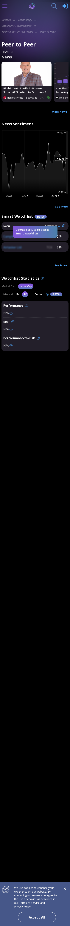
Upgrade (21, 229)
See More (61, 206)
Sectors (6, 19)
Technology (25, 19)
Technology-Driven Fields (17, 31)
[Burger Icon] (5, 6)
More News (59, 111)
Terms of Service (29, 903)
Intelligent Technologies (16, 25)
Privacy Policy (22, 906)
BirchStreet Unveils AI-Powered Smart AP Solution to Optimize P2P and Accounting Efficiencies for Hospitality (26, 90)
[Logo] (35, 6)
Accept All (37, 917)
